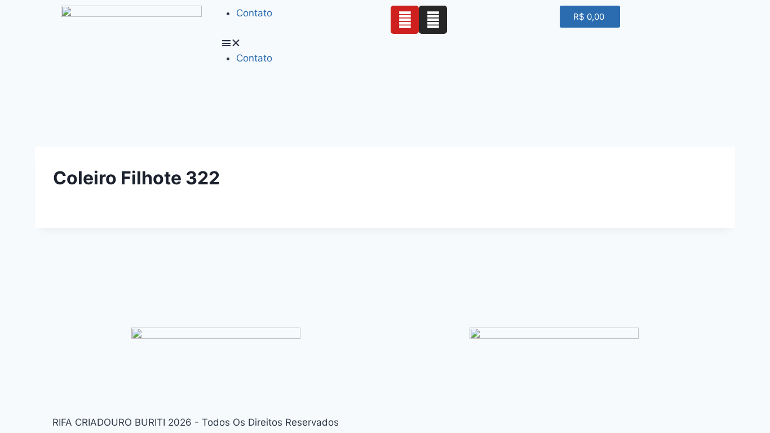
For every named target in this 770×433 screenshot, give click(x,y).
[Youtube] (405, 20)
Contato (254, 13)
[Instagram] (433, 20)
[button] (300, 43)
